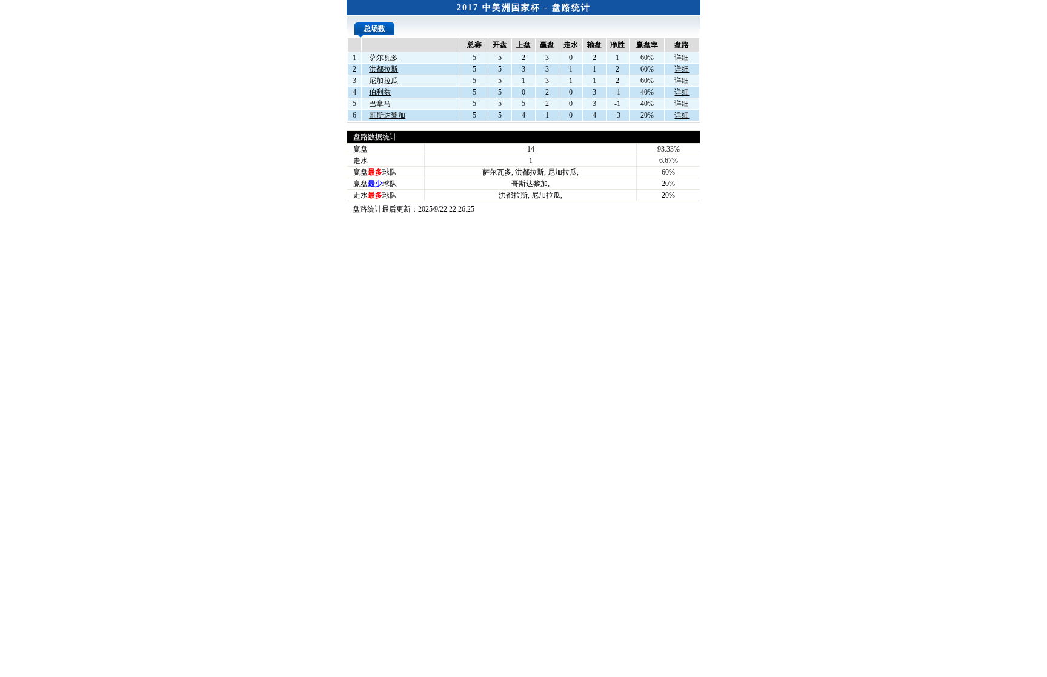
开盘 (500, 45)
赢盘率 (647, 45)
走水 (570, 45)
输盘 (594, 45)
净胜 (617, 45)
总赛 (474, 45)
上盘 (523, 45)
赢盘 (547, 45)
